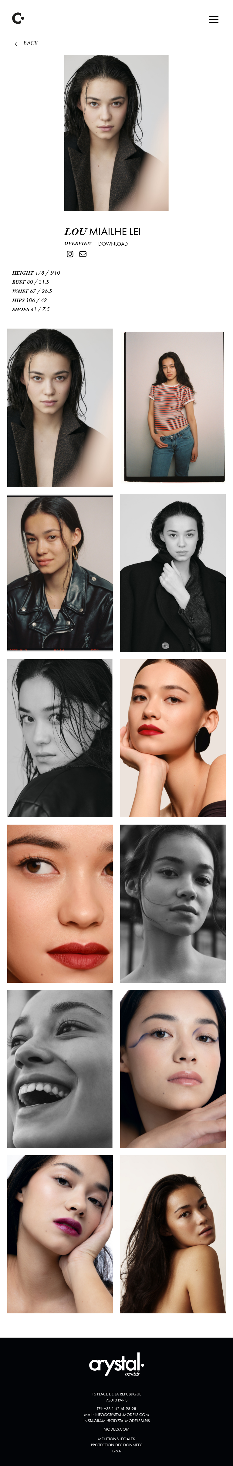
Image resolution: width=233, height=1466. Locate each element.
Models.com (116, 1429)
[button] (213, 19)
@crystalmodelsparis (128, 1420)
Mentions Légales (116, 1438)
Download (113, 243)
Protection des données (116, 1445)
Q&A (116, 1451)
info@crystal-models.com (122, 1414)
